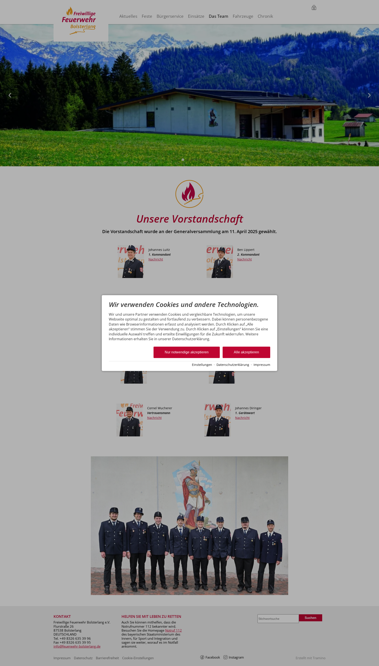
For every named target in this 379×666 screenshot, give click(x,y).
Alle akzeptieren (246, 352)
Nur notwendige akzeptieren (187, 352)
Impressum (262, 365)
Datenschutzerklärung (232, 365)
